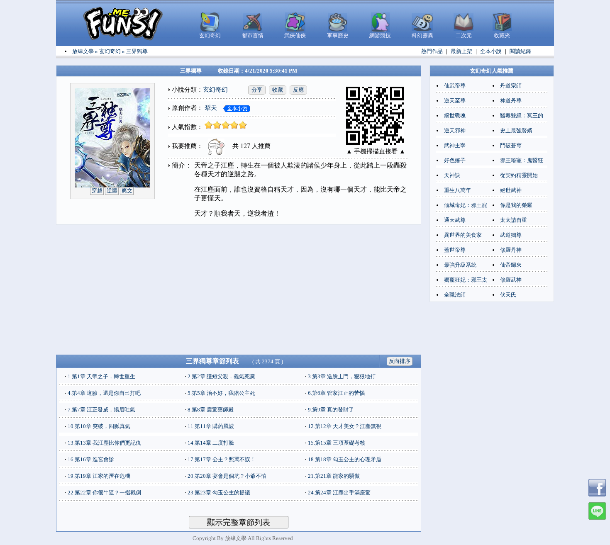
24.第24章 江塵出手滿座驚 (339, 492)
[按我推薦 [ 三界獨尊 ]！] (214, 146)
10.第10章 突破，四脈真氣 (99, 426)
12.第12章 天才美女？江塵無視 (344, 426)
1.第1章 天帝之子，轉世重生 (101, 376)
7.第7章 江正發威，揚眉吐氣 (101, 409)
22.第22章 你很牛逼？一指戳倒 (104, 492)
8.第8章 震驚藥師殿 (211, 409)
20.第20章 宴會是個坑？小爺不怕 (227, 476)
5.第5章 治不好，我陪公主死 (221, 393)
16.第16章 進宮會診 (91, 459)
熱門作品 (432, 51)
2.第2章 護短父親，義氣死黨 (221, 376)
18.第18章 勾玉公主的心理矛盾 (344, 459)
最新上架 (461, 51)
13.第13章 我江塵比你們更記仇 (104, 443)
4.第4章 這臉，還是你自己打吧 (104, 393)
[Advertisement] (238, 290)
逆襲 (112, 190)
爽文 (127, 190)
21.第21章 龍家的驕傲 (334, 476)
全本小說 (491, 51)
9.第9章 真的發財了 (331, 409)
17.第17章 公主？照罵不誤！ (222, 459)
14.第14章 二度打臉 (211, 443)
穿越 (97, 190)
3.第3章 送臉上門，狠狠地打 (342, 376)
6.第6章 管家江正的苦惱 (336, 393)
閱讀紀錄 (520, 51)
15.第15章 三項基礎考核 (336, 443)
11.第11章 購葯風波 (211, 426)
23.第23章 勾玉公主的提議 (219, 492)
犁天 (211, 108)
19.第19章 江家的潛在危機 (99, 476)
